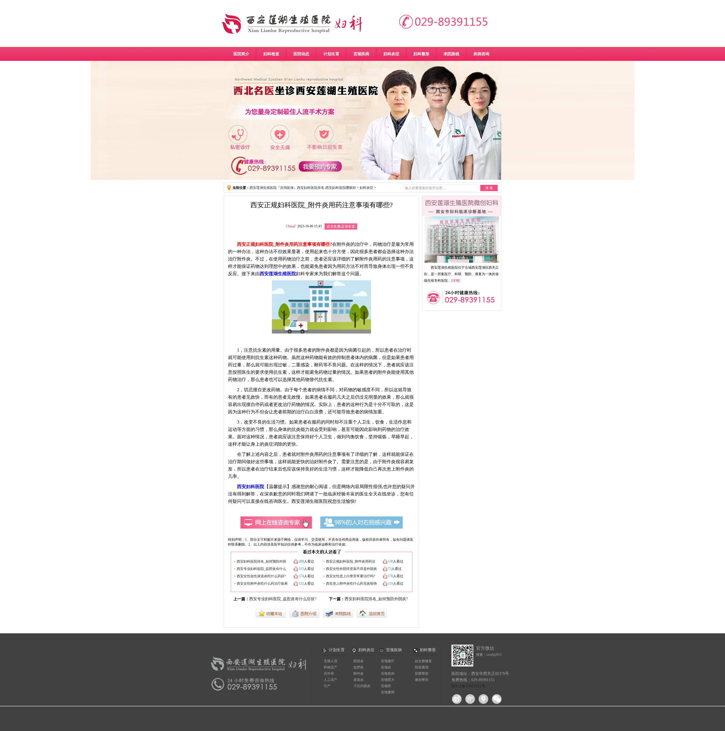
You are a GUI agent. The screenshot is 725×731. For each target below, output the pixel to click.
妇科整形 (421, 54)
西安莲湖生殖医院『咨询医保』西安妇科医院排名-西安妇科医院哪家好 (303, 188)
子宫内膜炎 (361, 686)
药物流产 (330, 667)
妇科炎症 (391, 54)
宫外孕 (329, 674)
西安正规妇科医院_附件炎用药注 (350, 561)
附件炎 (358, 674)
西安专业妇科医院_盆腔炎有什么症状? (282, 599)
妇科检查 (271, 54)
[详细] (455, 281)
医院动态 (301, 54)
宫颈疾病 (361, 54)
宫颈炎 (386, 667)
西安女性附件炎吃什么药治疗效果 (262, 583)
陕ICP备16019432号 (468, 686)
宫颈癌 (386, 686)
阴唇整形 (421, 674)
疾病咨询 (481, 54)
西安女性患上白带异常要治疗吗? (350, 576)
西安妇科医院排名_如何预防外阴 (261, 561)
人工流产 (330, 680)
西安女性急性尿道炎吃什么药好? (261, 576)
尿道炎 (358, 680)
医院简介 (241, 54)
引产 (327, 686)
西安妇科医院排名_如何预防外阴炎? (376, 599)
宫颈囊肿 (388, 692)
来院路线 (451, 54)
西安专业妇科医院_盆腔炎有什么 (261, 569)
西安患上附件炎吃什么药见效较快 (351, 583)
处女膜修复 (423, 661)
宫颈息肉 (388, 674)
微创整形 (421, 680)
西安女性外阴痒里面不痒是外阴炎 (351, 569)
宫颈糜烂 (388, 661)
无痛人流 (330, 661)
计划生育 (331, 54)
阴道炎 (358, 661)
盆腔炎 (358, 667)
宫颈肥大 (388, 680)
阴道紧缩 (421, 667)
